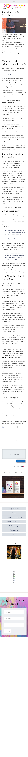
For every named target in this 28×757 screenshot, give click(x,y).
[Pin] (16, 440)
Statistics (14, 347)
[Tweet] (14, 440)
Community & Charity (14, 517)
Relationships (14, 526)
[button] (14, 1)
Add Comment (21, 461)
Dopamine (18, 82)
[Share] (12, 440)
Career (14, 513)
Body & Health (6, 8)
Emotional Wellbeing (14, 521)
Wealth (14, 534)
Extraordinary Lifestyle (14, 6)
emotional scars (7, 357)
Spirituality (14, 530)
